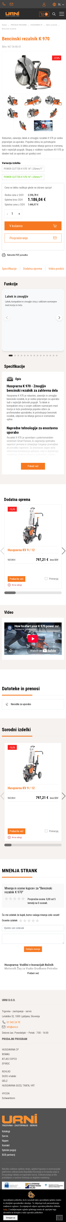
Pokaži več (33, 466)
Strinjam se (10, 1218)
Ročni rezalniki (51, 25)
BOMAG (6, 1054)
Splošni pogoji (9, 1150)
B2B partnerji (8, 1154)
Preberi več (33, 973)
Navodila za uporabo (20, 704)
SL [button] (59, 4)
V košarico (16, 226)
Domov (4, 25)
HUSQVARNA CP (36, 25)
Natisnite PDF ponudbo (17, 255)
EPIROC (6, 1063)
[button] (54, 14)
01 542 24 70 (4, 3)
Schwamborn (8, 1098)
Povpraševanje (18, 238)
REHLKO (6, 1071)
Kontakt (6, 1145)
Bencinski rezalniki (9, 29)
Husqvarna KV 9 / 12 (21, 550)
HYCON (5, 1093)
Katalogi (6, 1131)
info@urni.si (12, 3)
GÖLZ (5, 1080)
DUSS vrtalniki (9, 1076)
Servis (5, 1136)
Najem (5, 1140)
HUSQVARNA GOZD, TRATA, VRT (18, 1085)
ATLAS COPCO (9, 1058)
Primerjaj (53, 578)
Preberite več (16, 578)
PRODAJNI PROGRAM (19, 25)
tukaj (5, 1209)
